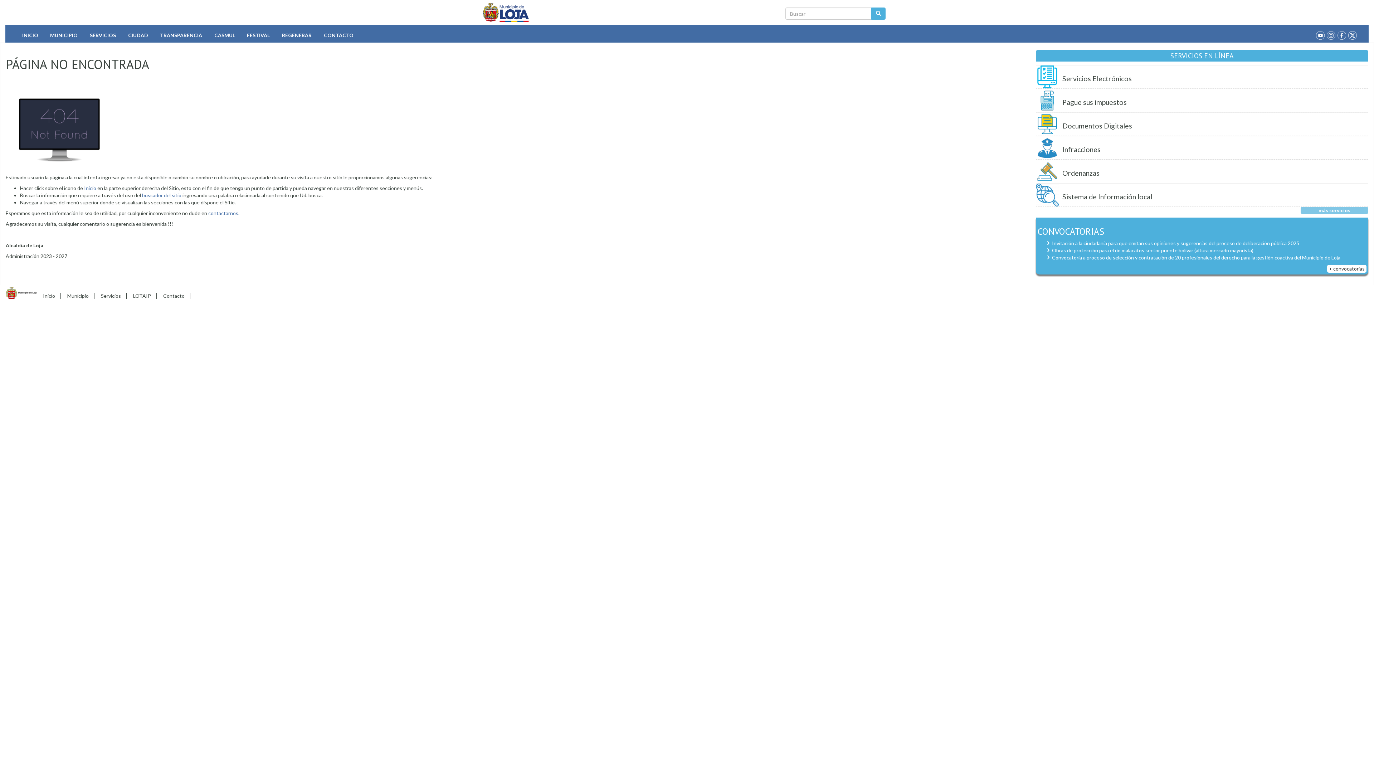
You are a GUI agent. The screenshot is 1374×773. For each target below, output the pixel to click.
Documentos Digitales (1097, 126)
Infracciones (1081, 149)
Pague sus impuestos (1094, 102)
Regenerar (297, 35)
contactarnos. (223, 213)
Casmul (224, 35)
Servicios (103, 35)
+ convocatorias (1347, 269)
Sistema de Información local (1107, 197)
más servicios (1334, 210)
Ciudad (138, 35)
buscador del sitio (161, 195)
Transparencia (181, 35)
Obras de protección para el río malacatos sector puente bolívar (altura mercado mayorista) (1152, 250)
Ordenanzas (1081, 173)
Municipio (64, 35)
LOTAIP (142, 296)
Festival (258, 35)
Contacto (339, 35)
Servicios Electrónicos (1097, 78)
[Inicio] (506, 12)
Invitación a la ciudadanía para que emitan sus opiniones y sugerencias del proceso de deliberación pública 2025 (1175, 243)
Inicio (30, 35)
